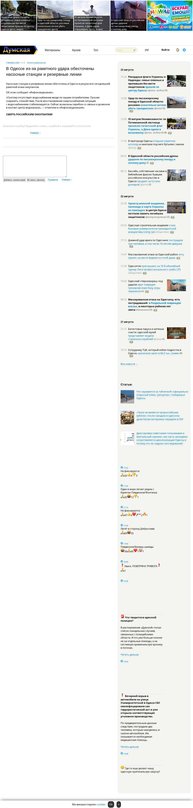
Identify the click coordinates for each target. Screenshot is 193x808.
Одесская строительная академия (148, 225)
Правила (53, 179)
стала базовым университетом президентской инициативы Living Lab (152, 229)
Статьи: (127, 384)
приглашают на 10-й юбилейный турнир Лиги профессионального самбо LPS (154, 267)
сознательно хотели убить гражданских (147, 106)
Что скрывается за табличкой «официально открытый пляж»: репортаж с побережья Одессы (162, 395)
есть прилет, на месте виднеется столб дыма (156, 256)
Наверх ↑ (35, 132)
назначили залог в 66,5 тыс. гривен (158, 353)
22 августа (127, 196)
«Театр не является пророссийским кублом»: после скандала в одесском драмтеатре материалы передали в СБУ (159, 416)
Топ (95, 50)
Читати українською (36, 62)
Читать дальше (130, 654)
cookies (101, 804)
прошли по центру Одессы (143, 88)
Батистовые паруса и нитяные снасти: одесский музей (146, 330)
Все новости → (129, 364)
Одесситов (134, 266)
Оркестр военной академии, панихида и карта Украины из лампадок (146, 207)
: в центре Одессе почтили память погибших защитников (147, 214)
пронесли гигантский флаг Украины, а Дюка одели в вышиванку (145, 129)
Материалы (52, 50)
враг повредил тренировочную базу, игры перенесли (144, 288)
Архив (76, 50)
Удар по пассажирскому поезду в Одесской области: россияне (146, 102)
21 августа (127, 322)
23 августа (127, 69)
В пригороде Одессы (140, 141)
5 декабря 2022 (12, 62)
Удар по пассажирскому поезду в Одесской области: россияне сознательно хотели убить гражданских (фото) (54, 25)
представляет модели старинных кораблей (141, 337)
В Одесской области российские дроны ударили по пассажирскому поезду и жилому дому (127, 25)
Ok (111, 804)
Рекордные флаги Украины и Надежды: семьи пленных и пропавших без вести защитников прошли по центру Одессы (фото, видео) (17, 23)
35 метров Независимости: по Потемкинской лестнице (147, 120)
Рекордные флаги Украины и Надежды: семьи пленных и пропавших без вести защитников (147, 82)
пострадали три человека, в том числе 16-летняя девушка (155, 242)
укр (147, 49)
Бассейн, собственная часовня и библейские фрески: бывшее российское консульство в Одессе (147, 176)
